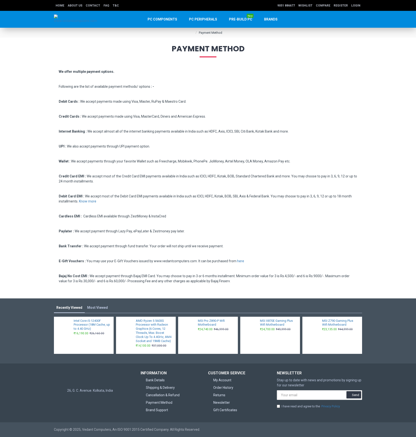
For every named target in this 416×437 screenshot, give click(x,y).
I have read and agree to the (311, 406)
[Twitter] (85, 400)
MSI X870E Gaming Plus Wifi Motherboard (276, 323)
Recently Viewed (69, 307)
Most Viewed (97, 307)
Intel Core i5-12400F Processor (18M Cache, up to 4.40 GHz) (92, 325)
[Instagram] (94, 400)
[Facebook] (75, 400)
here (240, 261)
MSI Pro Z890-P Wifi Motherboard (211, 323)
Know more (87, 201)
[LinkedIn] (104, 400)
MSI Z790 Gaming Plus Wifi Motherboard (337, 323)
